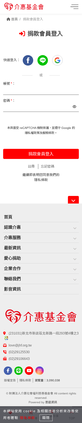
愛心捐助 (12, 258)
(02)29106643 (19, 359)
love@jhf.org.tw (20, 345)
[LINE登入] (43, 60)
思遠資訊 (51, 402)
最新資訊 (12, 248)
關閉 (46, 418)
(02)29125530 (19, 352)
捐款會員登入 (41, 154)
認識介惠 (12, 227)
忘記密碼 (47, 166)
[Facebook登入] (28, 60)
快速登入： (11, 60)
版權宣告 (10, 380)
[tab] (41, 227)
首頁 (14, 19)
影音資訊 (12, 289)
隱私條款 (41, 180)
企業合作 (12, 268)
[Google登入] (57, 60)
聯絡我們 (12, 278)
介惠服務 (12, 237)
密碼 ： (9, 100)
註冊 (31, 166)
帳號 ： (9, 83)
